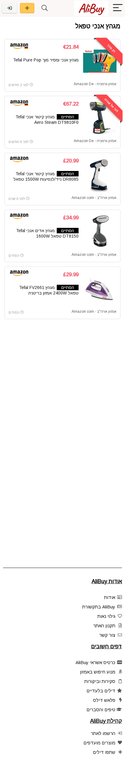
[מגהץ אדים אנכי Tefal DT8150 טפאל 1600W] (100, 232)
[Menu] (117, 8)
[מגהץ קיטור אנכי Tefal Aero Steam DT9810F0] (100, 118)
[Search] (44, 8)
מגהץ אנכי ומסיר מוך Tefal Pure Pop (46, 59)
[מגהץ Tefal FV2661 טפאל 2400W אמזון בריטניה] (100, 288)
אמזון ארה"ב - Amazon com (94, 198)
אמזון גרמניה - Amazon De (95, 84)
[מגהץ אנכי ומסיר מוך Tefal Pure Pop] (100, 61)
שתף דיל (27, 8)
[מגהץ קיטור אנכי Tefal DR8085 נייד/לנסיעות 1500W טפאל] (100, 175)
